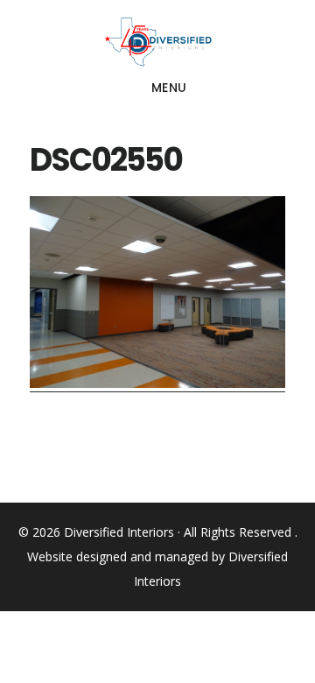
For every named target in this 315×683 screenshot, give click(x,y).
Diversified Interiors (157, 42)
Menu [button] (169, 87)
